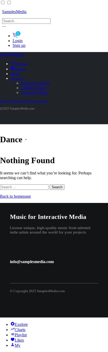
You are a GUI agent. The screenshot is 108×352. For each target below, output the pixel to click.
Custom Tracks (33, 88)
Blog (3, 101)
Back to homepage (15, 196)
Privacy (32, 101)
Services (16, 79)
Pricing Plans (17, 101)
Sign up (19, 45)
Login (18, 40)
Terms (43, 101)
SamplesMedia (14, 11)
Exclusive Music (34, 92)
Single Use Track (35, 83)
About (15, 74)
